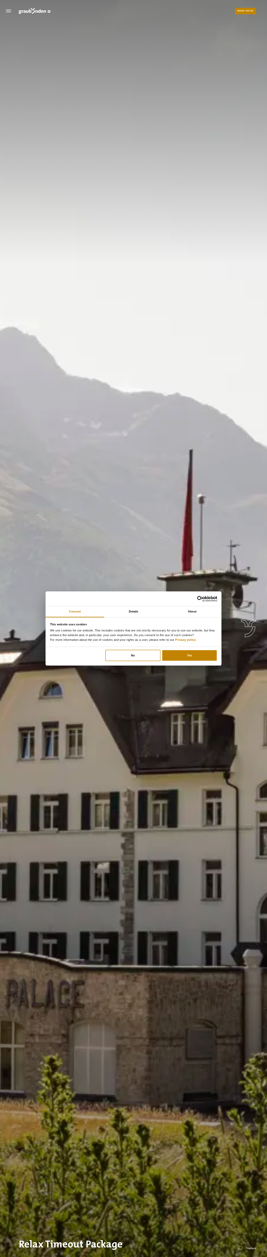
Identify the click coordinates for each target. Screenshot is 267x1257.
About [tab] (192, 611)
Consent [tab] (75, 611)
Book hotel (245, 11)
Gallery (251, 1248)
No (133, 655)
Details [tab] (133, 611)
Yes (189, 655)
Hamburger (8, 11)
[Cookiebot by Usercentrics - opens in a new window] (200, 599)
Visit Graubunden (34, 11)
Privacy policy (185, 639)
